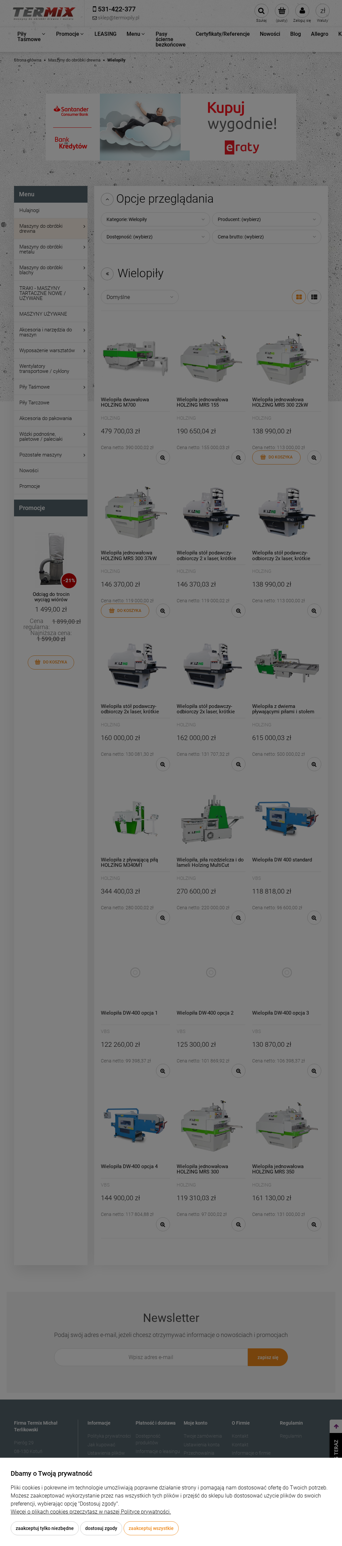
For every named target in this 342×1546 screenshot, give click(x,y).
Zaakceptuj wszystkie (151, 1528)
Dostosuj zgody (101, 1528)
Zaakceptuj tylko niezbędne (45, 1528)
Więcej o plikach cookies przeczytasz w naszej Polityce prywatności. (91, 1512)
